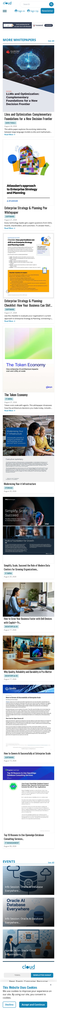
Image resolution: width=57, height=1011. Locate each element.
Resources (42, 981)
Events (19, 981)
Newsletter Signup (42, 975)
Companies (30, 981)
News (12, 981)
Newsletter (47, 10)
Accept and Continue (33, 1004)
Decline (9, 1004)
